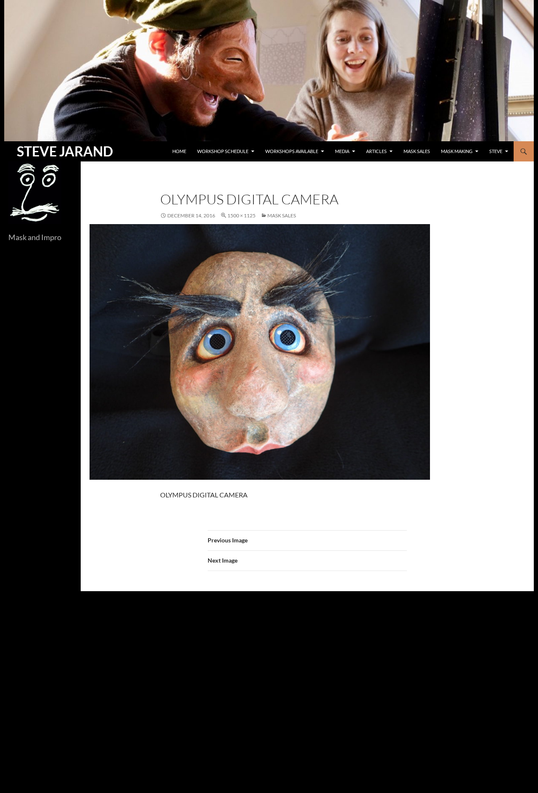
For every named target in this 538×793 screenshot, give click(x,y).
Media (342, 151)
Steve (495, 151)
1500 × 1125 (241, 215)
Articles (376, 151)
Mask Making (456, 151)
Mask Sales (417, 151)
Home (179, 151)
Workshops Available (291, 151)
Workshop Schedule (222, 151)
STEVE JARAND (65, 151)
